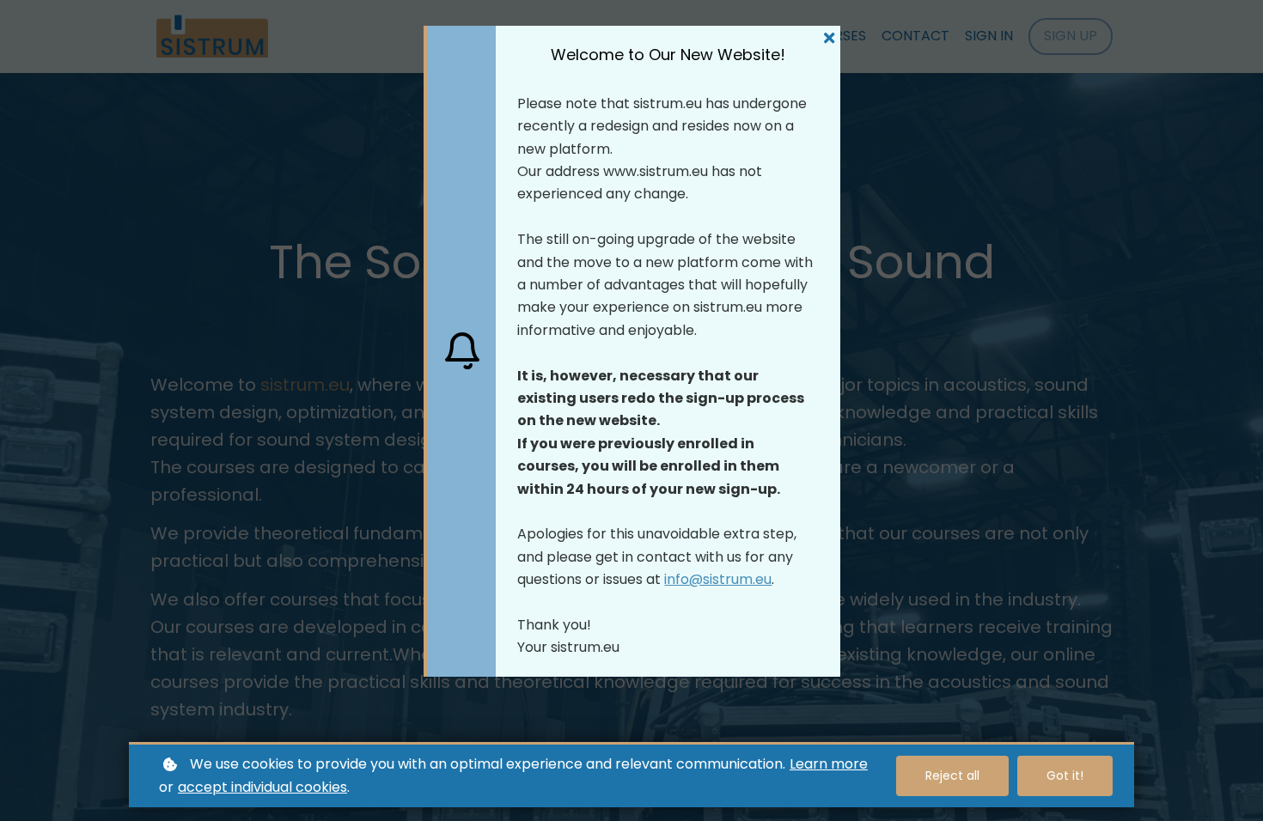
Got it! (1064, 775)
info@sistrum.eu (718, 579)
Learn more (829, 764)
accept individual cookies (262, 787)
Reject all (952, 775)
